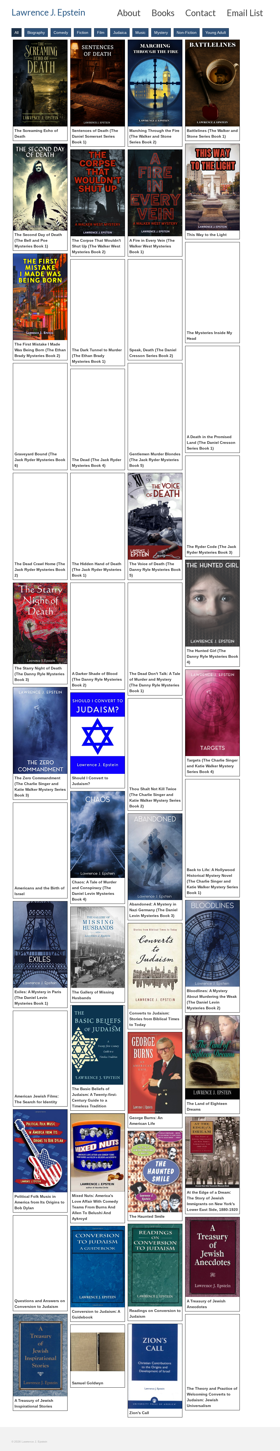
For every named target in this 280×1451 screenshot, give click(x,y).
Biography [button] (36, 32)
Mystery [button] (161, 32)
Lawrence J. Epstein (48, 12)
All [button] (16, 32)
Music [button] (140, 32)
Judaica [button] (120, 32)
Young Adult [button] (215, 32)
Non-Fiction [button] (187, 32)
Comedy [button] (61, 32)
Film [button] (100, 32)
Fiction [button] (82, 32)
